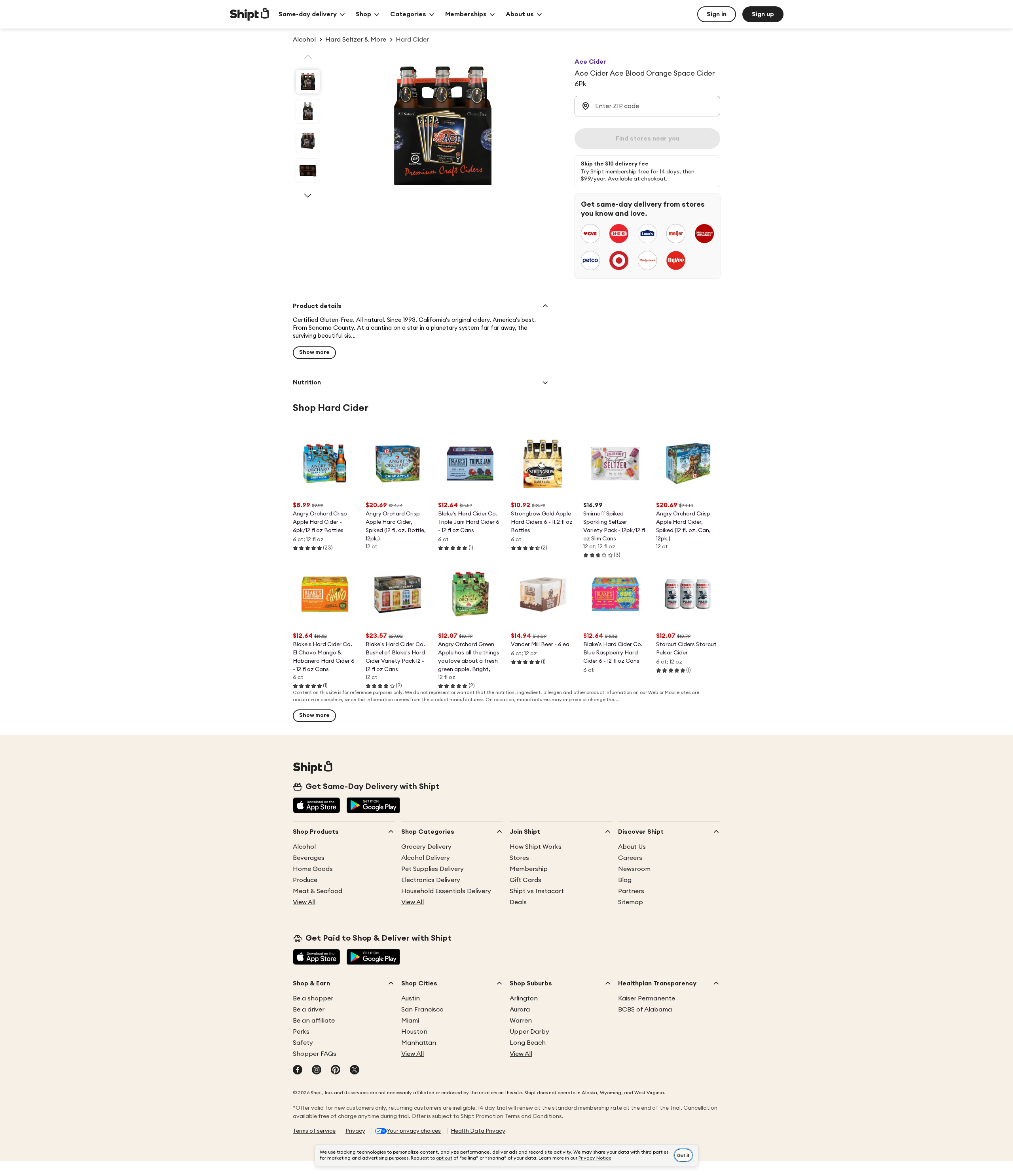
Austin (410, 998)
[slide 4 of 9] (308, 171)
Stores (519, 858)
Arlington (524, 998)
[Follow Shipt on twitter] (354, 1070)
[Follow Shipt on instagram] (316, 1070)
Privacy (355, 1131)
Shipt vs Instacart (537, 891)
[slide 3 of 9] (308, 141)
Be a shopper (313, 998)
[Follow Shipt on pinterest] (335, 1070)
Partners (631, 891)
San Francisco (422, 1009)
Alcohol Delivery (425, 858)
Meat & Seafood (317, 891)
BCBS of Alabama (645, 1009)
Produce (305, 880)
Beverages (308, 858)
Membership (529, 869)
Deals (518, 902)
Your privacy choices (414, 1131)
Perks (301, 1032)
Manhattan (418, 1043)
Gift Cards (525, 880)
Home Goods (313, 869)
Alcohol (304, 847)
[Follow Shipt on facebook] (297, 1070)
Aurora (520, 1009)
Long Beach (528, 1043)
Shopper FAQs (314, 1054)
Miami (410, 1020)
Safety (303, 1043)
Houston (414, 1032)
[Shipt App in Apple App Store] (316, 806)
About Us (632, 847)
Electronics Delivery (430, 880)
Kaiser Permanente (646, 998)
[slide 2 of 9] (308, 111)
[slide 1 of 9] (308, 81)
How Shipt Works (536, 847)
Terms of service (314, 1131)
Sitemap (630, 902)
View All (304, 902)
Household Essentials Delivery (446, 891)
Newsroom (634, 869)
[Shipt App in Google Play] (373, 806)
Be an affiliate (314, 1020)
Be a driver (308, 1009)
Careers (630, 858)
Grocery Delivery (426, 847)
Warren (521, 1020)
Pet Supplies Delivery (432, 869)
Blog (625, 880)
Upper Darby (529, 1032)
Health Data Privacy (478, 1131)
